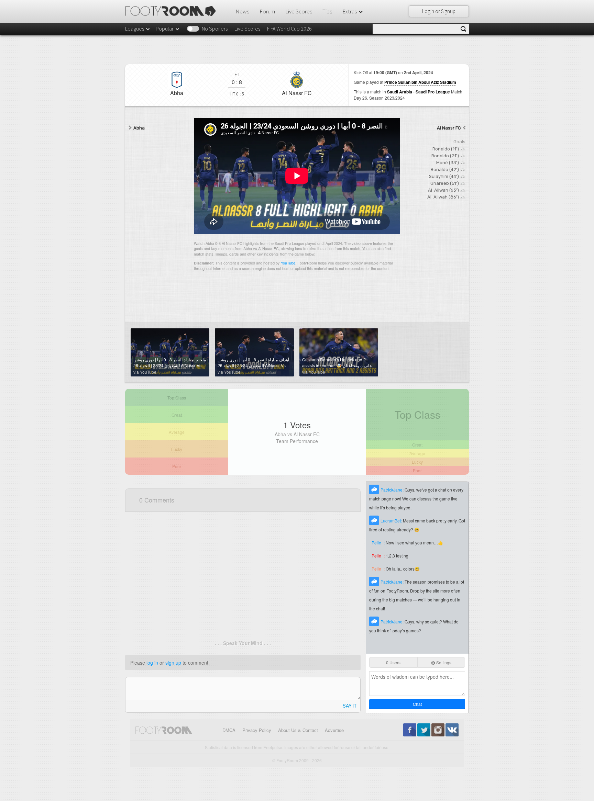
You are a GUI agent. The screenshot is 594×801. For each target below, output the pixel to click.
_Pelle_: (377, 542)
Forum (267, 11)
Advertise (334, 730)
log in (152, 662)
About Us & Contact (298, 730)
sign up (173, 662)
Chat (417, 704)
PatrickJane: (393, 490)
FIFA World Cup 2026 (289, 28)
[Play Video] (297, 176)
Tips (327, 11)
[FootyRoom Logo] (173, 11)
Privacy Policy (256, 730)
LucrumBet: (392, 520)
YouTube (288, 263)
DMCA (228, 730)
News (242, 11)
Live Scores (298, 11)
